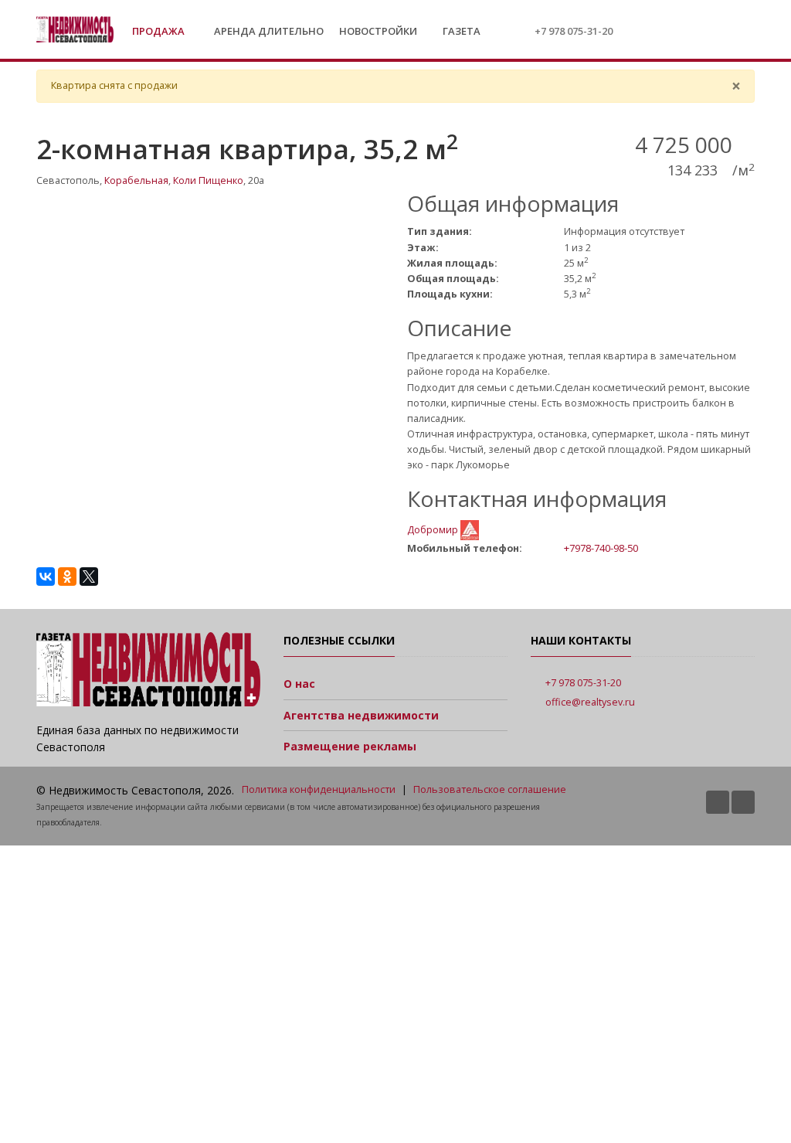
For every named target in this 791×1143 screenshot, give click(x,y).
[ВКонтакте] (45, 576)
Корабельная (136, 180)
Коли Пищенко (208, 180)
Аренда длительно (269, 31)
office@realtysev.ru (590, 702)
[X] (89, 576)
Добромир (433, 529)
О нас (299, 683)
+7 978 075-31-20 (574, 31)
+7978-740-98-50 (601, 548)
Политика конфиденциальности (319, 789)
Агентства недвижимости (361, 715)
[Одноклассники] (67, 576)
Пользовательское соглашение (489, 789)
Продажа (159, 31)
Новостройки (378, 31)
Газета (460, 31)
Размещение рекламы (349, 746)
